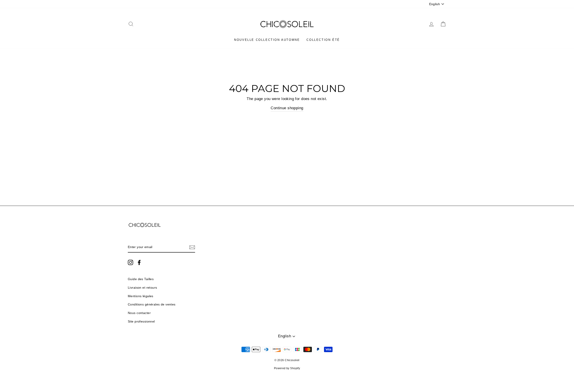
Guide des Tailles (141, 279)
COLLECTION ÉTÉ (323, 39)
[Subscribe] (192, 247)
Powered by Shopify (287, 368)
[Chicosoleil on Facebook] (139, 262)
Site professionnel (141, 321)
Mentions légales (140, 296)
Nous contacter (139, 313)
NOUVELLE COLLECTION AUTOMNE (267, 39)
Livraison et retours (142, 287)
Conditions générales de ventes (152, 304)
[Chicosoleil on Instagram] (130, 262)
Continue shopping (287, 108)
